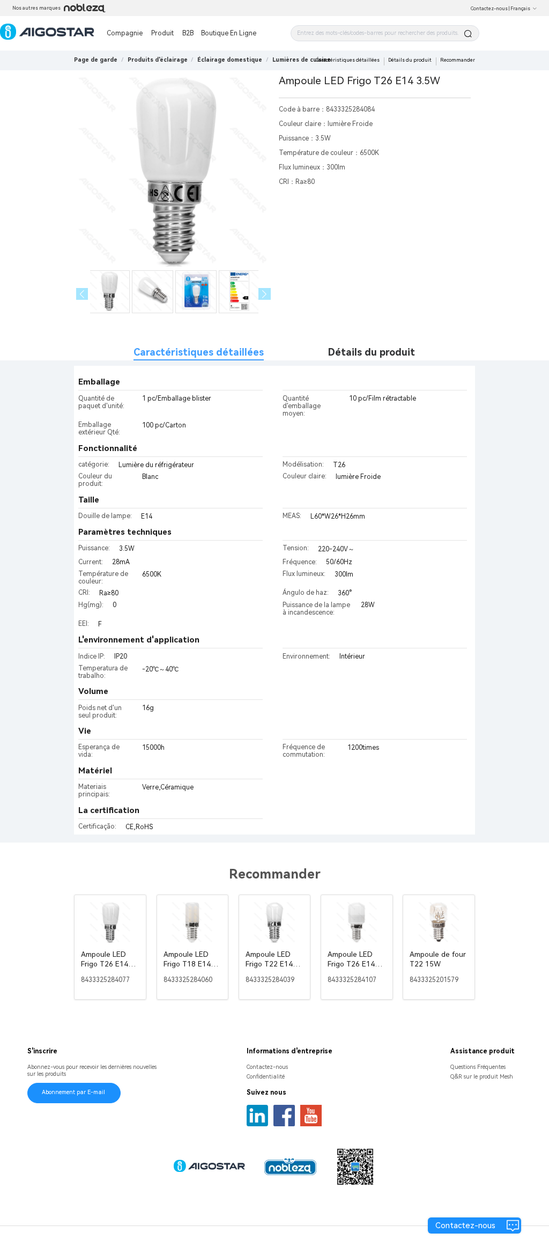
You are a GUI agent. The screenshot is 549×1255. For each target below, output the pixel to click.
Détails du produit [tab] (371, 352)
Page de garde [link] (95, 59)
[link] (158, 59)
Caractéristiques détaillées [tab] (198, 352)
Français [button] (520, 8)
